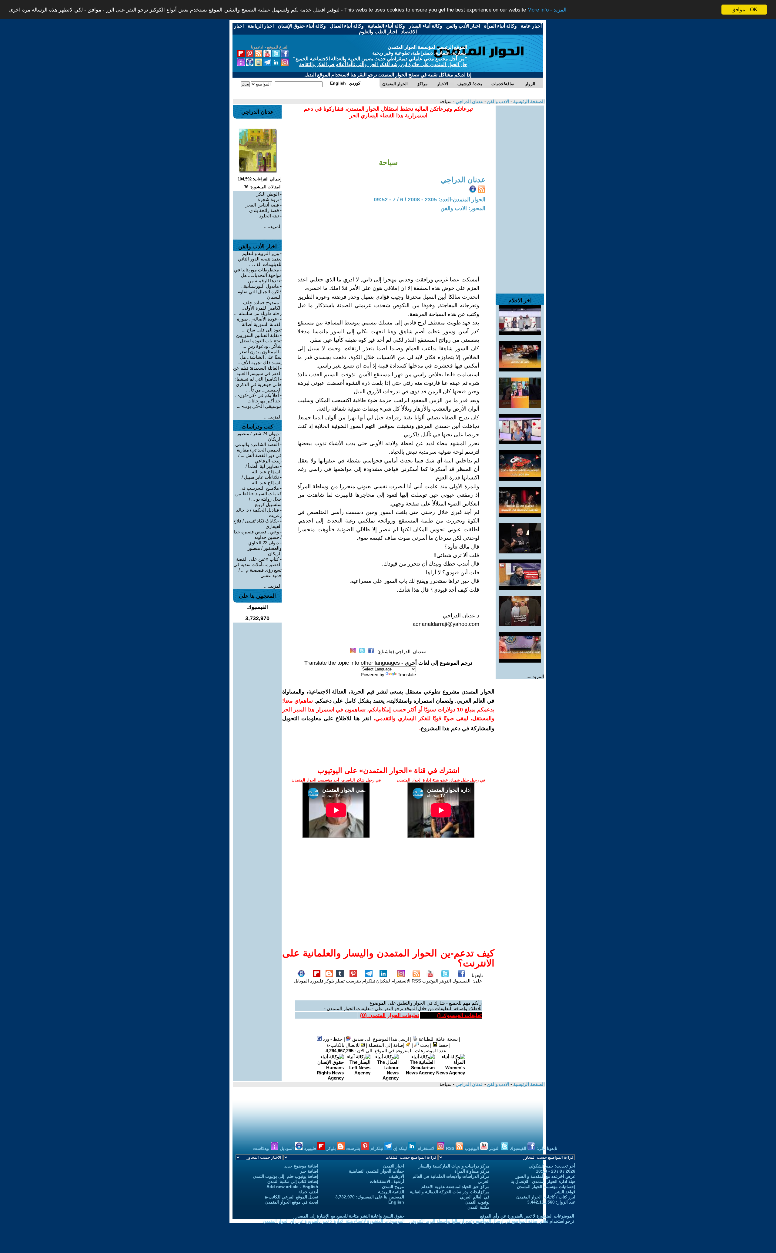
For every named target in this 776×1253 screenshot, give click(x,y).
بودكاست (262, 1148)
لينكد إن (400, 1148)
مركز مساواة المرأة (472, 1171)
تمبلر (340, 980)
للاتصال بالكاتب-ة (343, 1045)
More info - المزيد (547, 10)
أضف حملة (308, 1191)
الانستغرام (400, 980)
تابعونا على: (477, 978)
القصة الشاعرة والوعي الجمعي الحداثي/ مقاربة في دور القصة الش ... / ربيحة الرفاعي (258, 452)
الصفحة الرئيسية (528, 101)
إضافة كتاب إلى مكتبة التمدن (292, 1181)
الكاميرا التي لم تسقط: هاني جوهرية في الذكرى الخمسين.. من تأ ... (258, 384)
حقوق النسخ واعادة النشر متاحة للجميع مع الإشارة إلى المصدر (350, 1216)
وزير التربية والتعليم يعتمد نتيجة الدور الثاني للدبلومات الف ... (260, 259)
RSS (416, 980)
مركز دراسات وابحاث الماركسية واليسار (454, 1166)
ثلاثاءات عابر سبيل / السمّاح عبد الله (262, 480)
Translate (407, 674)
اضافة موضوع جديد (301, 1166)
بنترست (353, 980)
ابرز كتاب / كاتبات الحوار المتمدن (545, 1196)
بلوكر (329, 980)
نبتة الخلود (269, 215)
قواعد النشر (564, 1191)
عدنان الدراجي (468, 101)
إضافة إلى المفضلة (387, 1045)
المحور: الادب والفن (462, 208)
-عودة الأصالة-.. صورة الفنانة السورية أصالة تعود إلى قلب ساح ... (259, 324)
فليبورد (316, 980)
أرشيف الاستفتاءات (387, 1181)
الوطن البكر (267, 194)
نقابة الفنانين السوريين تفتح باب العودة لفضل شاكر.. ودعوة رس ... (259, 341)
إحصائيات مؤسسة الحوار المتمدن (546, 1186)
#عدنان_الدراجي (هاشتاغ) (401, 651)
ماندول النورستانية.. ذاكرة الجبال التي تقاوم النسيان (259, 292)
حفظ (442, 1045)
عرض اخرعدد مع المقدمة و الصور (545, 1176)
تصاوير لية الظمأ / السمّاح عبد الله (264, 469)
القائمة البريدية (391, 1191)
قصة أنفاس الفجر (262, 204)
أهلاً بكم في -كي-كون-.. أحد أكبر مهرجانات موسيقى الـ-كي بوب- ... (258, 401)
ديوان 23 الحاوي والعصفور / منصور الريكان (265, 548)
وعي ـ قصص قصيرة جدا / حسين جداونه (258, 534)
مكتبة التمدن (478, 1207)
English (396, 1202)
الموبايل (301, 980)
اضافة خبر (309, 1171)
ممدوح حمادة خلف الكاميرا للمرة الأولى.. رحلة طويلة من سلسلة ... (258, 308)
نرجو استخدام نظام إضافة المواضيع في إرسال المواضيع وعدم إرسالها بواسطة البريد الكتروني (491, 1221)
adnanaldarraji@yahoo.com (446, 624)
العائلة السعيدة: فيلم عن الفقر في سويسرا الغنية (257, 370)
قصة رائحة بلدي (264, 210)
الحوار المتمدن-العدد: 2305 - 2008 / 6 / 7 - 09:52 (429, 200)
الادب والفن (497, 101)
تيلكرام (368, 980)
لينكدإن (383, 980)
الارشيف (396, 1176)
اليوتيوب (430, 980)
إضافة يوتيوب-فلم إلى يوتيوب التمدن (285, 1176)
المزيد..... (535, 676)
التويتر (445, 980)
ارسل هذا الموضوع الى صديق (380, 1039)
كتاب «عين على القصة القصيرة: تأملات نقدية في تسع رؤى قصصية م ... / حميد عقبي (257, 567)
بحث (424, 1045)
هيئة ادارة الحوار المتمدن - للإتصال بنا (542, 1181)
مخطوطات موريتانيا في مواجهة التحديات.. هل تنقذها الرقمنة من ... (258, 275)
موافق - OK (744, 9)
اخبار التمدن (393, 1166)
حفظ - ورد (332, 1039)
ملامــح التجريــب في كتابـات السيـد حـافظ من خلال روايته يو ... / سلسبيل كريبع (258, 496)
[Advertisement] (520, 196)
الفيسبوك (461, 980)
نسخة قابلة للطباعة (437, 1039)
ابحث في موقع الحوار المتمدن (291, 1202)
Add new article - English (292, 1186)
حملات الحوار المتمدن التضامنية (376, 1171)
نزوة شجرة (268, 199)
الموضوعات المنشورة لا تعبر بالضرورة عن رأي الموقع (527, 1216)
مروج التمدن (393, 1186)
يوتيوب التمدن (477, 1202)
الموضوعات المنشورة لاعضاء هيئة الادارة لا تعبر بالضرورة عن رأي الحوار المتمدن (334, 1221)
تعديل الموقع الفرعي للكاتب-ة (291, 1196)
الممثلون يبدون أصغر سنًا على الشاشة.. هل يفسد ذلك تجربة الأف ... (259, 357)
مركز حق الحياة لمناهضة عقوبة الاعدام (455, 1186)
